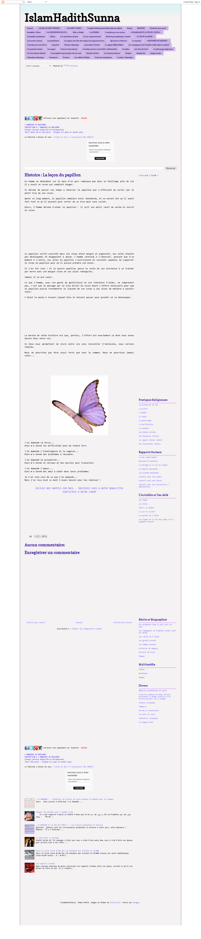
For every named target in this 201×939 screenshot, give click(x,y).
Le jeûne (142, 417)
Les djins (125, 49)
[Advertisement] (91, 89)
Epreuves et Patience (118, 41)
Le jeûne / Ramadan (125, 57)
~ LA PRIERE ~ (94, 32)
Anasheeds (140, 53)
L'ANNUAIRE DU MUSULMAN (35, 125)
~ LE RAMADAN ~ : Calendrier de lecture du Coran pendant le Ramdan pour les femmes (74, 799)
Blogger (136, 903)
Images (128, 53)
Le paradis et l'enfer (92, 45)
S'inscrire (100, 158)
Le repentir (136, 41)
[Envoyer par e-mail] (35, 536)
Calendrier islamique (35, 57)
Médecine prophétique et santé (118, 36)
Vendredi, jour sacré (158, 28)
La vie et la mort (147, 512)
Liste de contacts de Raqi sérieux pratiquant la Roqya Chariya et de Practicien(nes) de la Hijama (154, 697)
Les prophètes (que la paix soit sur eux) (66, 53)
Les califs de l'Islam (82, 57)
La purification (53, 41)
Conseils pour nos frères (37, 45)
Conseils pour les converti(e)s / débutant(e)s (99, 49)
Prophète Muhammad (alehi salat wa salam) (104, 28)
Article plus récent (36, 622)
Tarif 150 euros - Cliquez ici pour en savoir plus (48, 762)
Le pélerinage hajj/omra (163, 49)
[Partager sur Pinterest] (46, 536)
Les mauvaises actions (69, 36)
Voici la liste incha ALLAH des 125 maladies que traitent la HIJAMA (67, 851)
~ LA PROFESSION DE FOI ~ (57, 32)
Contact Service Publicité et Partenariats (44, 130)
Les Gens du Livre (141, 49)
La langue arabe (146, 722)
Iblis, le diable (78, 32)
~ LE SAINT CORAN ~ (74, 28)
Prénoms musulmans (103, 57)
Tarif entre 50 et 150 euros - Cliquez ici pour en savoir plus (54, 132)
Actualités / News (34, 32)
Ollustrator (115, 903)
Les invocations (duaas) (36, 53)
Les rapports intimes (45, 864)
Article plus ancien (123, 622)
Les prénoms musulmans (149, 473)
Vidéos (52, 36)
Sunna (129, 28)
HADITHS (141, 28)
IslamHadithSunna (72, 17)
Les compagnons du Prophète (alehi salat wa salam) (148, 45)
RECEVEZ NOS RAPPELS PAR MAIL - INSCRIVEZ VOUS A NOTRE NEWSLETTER (79, 488)
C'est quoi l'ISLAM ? (148, 175)
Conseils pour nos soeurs (115, 32)
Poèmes (66, 57)
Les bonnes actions (34, 41)
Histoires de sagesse (148, 648)
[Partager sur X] (40, 536)
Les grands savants (34, 49)
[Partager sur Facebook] (43, 536)
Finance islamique (71, 45)
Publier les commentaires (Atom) (87, 629)
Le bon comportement (92, 36)
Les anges (51, 49)
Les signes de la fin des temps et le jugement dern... (84, 41)
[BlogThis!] (38, 536)
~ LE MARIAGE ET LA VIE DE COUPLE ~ (145, 32)
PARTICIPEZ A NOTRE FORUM (79, 492)
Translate (73, 66)
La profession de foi (148, 405)
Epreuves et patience (148, 461)
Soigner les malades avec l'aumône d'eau (54, 812)
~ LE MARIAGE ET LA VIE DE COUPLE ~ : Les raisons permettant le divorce (69, 825)
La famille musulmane (36, 36)
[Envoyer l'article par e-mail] (30, 536)
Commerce (53, 57)
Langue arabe (155, 53)
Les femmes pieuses (112, 53)
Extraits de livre (92, 53)
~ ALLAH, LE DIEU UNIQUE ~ (49, 28)
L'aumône (55, 45)
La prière (143, 409)
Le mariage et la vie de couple (153, 465)
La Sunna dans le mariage (47, 838)
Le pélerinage (145, 421)
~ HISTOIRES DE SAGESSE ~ (157, 41)
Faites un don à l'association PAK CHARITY (74, 137)
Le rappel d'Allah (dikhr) (114, 45)
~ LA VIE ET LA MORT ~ (145, 36)
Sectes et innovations (69, 49)
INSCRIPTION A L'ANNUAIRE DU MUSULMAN (42, 127)
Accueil (30, 28)
